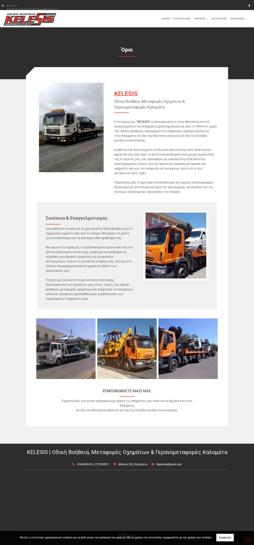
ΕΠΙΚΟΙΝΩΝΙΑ (237, 18)
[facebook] (249, 5)
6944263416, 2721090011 (93, 464)
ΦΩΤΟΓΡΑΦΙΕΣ (219, 18)
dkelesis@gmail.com (169, 464)
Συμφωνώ (225, 537)
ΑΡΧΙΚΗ (166, 18)
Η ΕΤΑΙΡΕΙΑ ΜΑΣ (181, 18)
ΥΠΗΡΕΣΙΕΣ (200, 18)
